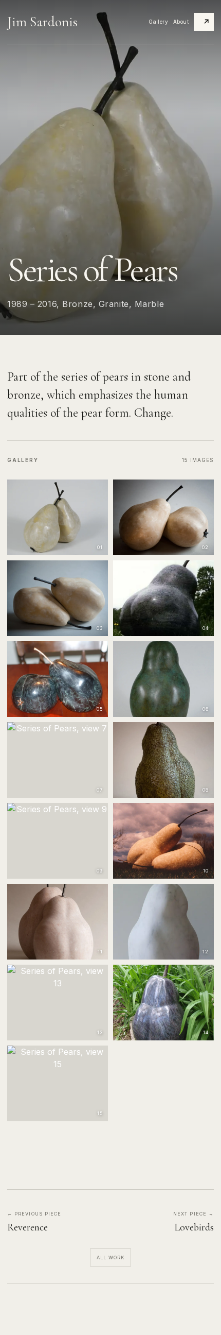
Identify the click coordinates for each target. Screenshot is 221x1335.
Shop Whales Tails (206, 22)
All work (111, 1257)
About (181, 22)
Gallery (158, 22)
